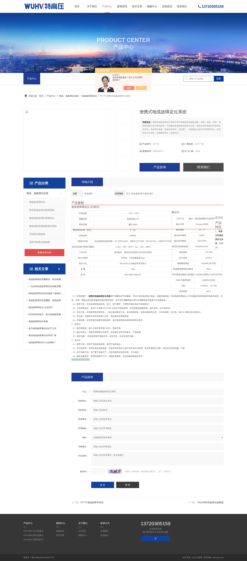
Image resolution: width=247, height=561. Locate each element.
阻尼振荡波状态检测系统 (41, 210)
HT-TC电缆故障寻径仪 (92, 502)
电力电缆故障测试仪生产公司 (42, 328)
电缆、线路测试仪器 (68, 96)
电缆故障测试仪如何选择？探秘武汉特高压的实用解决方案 (46, 293)
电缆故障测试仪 (89, 96)
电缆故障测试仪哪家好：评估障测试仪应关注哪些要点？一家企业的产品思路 (46, 279)
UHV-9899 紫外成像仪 (33, 535)
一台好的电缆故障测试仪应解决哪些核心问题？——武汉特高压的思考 (46, 286)
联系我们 (182, 6)
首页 (77, 6)
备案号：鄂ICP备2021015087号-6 (38, 557)
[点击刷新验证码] (115, 471)
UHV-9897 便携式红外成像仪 (34, 539)
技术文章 (137, 6)
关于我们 (92, 6)
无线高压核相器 (37, 234)
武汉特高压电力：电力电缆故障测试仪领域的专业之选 (46, 314)
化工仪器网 (197, 557)
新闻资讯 (122, 6)
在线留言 (167, 6)
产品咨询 (159, 167)
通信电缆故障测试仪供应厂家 (42, 335)
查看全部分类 (44, 252)
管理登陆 (208, 557)
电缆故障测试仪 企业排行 (41, 307)
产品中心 (107, 6)
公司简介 (82, 531)
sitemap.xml (218, 557)
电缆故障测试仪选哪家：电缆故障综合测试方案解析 (46, 300)
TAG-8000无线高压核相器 (210, 502)
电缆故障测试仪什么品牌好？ (42, 342)
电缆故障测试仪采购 (38, 321)
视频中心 (152, 6)
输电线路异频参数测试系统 (43, 226)
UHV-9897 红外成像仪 (33, 531)
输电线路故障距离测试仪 (41, 218)
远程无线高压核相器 (39, 242)
